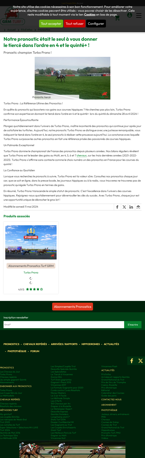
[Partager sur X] (124, 207)
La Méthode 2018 (8, 438)
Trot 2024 (5, 430)
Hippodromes (91, 344)
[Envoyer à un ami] (138, 207)
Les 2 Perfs (56, 401)
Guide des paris (108, 395)
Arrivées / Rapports (64, 344)
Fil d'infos (106, 374)
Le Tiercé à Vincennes (62, 374)
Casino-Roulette (109, 385)
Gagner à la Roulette (61, 406)
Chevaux (105, 419)
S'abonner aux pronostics (15, 386)
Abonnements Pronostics (72, 306)
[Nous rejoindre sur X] (140, 361)
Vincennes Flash (109, 366)
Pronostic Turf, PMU (110, 432)
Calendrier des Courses (112, 393)
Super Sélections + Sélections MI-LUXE (19, 427)
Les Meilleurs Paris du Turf (63, 432)
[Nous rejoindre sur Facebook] (131, 361)
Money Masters (58, 393)
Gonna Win (56, 377)
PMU (103, 416)
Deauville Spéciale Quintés (64, 369)
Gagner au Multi (58, 435)
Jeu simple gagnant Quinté (13, 379)
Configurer (96, 23)
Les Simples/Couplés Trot (63, 366)
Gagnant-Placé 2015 (61, 382)
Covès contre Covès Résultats (65, 390)
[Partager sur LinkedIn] (131, 207)
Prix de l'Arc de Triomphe (113, 382)
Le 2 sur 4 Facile (58, 395)
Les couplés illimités (9, 416)
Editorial (105, 390)
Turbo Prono (31, 272)
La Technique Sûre (9, 435)
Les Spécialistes (58, 371)
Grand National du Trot (112, 379)
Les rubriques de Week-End (13, 419)
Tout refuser (75, 23)
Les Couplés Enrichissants (63, 427)
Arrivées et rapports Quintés (115, 377)
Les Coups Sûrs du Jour (11, 393)
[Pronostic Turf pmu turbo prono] (31, 242)
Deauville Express (59, 411)
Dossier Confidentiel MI (62, 422)
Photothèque (17, 351)
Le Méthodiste (7, 395)
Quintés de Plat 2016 (10, 432)
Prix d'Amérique (109, 387)
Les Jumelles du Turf (10, 424)
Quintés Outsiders (59, 414)
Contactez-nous (111, 399)
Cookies (89, 14)
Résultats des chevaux (10, 406)
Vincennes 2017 (58, 385)
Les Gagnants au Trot (61, 424)
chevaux (82, 155)
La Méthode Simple (60, 398)
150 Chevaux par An (60, 403)
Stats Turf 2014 (58, 419)
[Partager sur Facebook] (117, 207)
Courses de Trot (109, 424)
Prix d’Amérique (109, 435)
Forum (34, 351)
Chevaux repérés (35, 344)
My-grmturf (6, 414)
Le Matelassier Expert (61, 409)
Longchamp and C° (60, 416)
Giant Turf (56, 430)
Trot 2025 (5, 422)
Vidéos (104, 438)
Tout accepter (51, 23)
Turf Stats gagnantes (61, 379)
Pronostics (11, 344)
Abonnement (109, 404)
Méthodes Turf (9, 410)
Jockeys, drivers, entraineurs (115, 414)
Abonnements (7, 382)
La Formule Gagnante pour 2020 (67, 387)
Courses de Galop (110, 422)
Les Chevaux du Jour (10, 371)
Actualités (111, 344)
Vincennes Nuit (58, 438)
